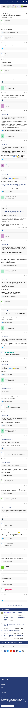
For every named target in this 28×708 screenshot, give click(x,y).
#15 (26, 384)
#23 (26, 572)
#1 (26, 26)
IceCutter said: (5, 336)
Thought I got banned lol (18, 612)
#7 (26, 140)
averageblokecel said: (6, 388)
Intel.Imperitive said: (6, 553)
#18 (26, 458)
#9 (26, 202)
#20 (26, 503)
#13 (26, 332)
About (2, 687)
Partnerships (3, 692)
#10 (26, 240)
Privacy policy (3, 697)
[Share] (25, 26)
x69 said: (4, 144)
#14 (26, 358)
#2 (26, 42)
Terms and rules (4, 695)
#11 (26, 275)
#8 (26, 170)
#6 (26, 110)
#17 (26, 435)
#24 (26, 594)
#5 (26, 92)
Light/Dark (4, 681)
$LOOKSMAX (3, 689)
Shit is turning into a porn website (13, 635)
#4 (26, 75)
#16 (26, 411)
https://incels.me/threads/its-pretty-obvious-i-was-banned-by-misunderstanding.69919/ (13, 185)
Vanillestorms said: (6, 507)
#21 (26, 529)
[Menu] (1, 2)
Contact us (3, 684)
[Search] (26, 2)
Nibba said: (4, 114)
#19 (26, 485)
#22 (26, 549)
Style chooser (5, 679)
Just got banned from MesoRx (12, 630)
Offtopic (10, 614)
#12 (26, 307)
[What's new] (23, 2)
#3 (26, 59)
